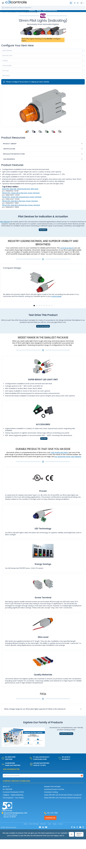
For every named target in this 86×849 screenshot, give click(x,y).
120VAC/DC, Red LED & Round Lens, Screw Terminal (21, 205)
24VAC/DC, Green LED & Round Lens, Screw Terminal (21, 197)
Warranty (60, 824)
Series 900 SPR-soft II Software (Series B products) (62, 798)
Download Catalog (66, 733)
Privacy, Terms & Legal (33, 824)
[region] (43, 131)
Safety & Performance (50, 11)
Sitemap (25, 824)
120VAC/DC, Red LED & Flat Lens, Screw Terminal (20, 201)
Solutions (32, 11)
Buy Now (44, 438)
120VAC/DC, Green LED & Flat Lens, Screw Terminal (20, 193)
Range (39, 11)
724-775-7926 (52, 813)
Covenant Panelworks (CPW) (13, 792)
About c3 (6, 786)
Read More (43, 230)
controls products (67, 248)
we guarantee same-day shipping (68, 457)
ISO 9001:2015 (7, 789)
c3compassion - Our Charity (13, 798)
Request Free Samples (52, 786)
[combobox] (82, 3)
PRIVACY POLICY (79, 834)
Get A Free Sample (43, 326)
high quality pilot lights (59, 452)
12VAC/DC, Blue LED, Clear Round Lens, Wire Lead (20, 189)
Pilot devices (5, 222)
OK (71, 834)
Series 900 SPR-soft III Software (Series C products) (63, 795)
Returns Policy (43, 824)
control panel (56, 296)
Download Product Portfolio (54, 789)
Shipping (54, 824)
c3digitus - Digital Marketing (13, 795)
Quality (49, 824)
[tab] (34, 305)
